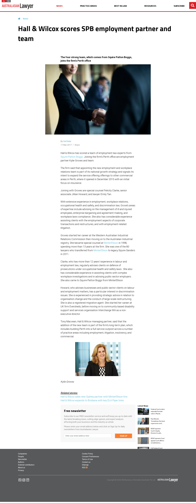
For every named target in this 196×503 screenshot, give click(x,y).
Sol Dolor (67, 141)
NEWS (59, 6)
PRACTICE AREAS (88, 6)
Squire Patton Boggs (72, 156)
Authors (21, 462)
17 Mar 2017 (66, 145)
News (25, 18)
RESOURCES (150, 6)
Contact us (86, 462)
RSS (84, 467)
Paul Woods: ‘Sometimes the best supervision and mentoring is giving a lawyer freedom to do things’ (158, 421)
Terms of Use (87, 459)
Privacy (21, 470)
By (66, 141)
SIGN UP (123, 435)
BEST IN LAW (120, 6)
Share (77, 145)
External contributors (26, 465)
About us (21, 467)
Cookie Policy (87, 454)
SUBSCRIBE (179, 6)
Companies (22, 454)
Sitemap (85, 465)
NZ (8, 1)
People (21, 456)
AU (4, 1)
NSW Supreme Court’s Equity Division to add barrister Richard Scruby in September (156, 430)
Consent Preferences (90, 456)
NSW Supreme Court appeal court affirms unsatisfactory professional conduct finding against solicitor (157, 440)
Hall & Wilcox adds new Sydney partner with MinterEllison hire (94, 396)
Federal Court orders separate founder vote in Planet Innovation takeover (158, 411)
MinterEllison (111, 242)
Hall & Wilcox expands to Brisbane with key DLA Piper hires (92, 400)
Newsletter (22, 459)
